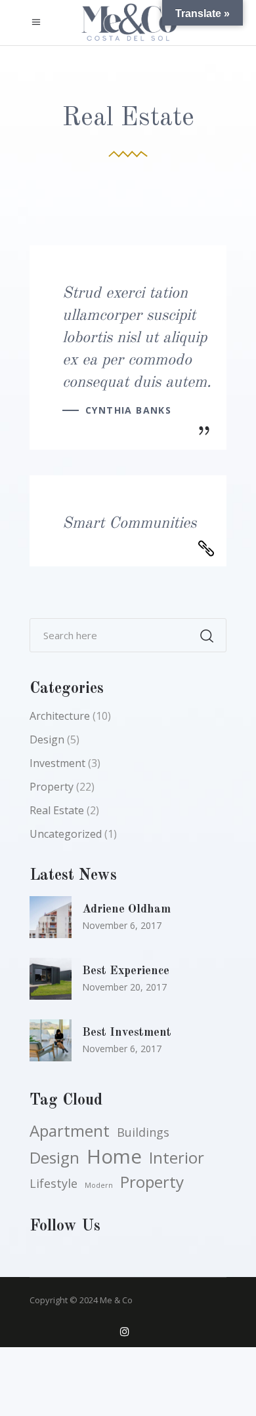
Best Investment (126, 1032)
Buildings (143, 1132)
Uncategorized (66, 834)
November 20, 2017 (124, 987)
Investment (57, 763)
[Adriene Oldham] (51, 917)
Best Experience (125, 971)
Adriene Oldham (126, 909)
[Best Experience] (51, 979)
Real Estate (57, 810)
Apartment (70, 1131)
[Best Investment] (51, 1040)
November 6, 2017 (121, 925)
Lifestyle (53, 1183)
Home (114, 1156)
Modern (99, 1185)
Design (47, 739)
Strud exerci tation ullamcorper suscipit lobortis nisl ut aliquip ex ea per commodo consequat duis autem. (136, 338)
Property (52, 786)
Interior (176, 1158)
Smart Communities (129, 524)
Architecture (60, 716)
